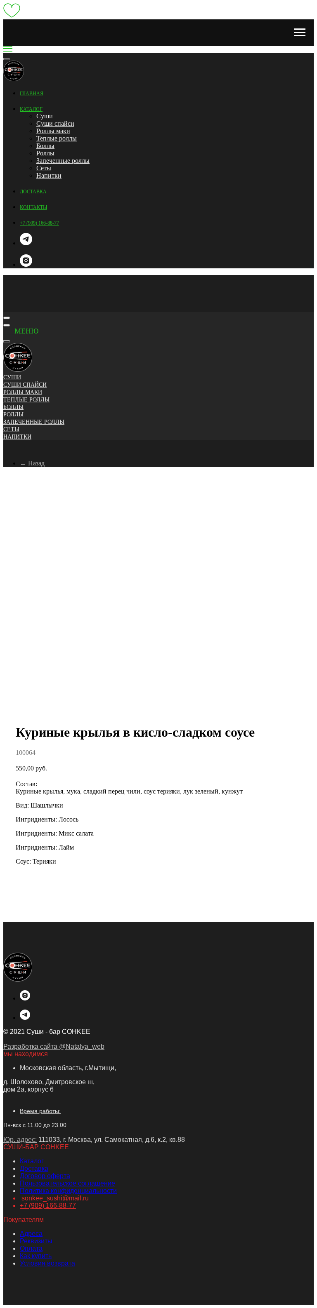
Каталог (32, 1161)
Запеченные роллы (63, 160)
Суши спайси (55, 123)
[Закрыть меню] (6, 341)
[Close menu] (6, 59)
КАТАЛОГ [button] (31, 109)
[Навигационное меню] (299, 32)
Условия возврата (47, 1263)
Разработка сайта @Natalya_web (53, 1046)
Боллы (45, 145)
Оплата (31, 1248)
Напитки (49, 175)
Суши (44, 116)
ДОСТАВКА (33, 192)
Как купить (36, 1255)
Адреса (31, 1233)
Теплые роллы (56, 138)
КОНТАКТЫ (33, 207)
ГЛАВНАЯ (31, 93)
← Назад (32, 463)
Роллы (45, 153)
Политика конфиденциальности (68, 1190)
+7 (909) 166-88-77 (39, 223)
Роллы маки (53, 130)
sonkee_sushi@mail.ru (54, 1198)
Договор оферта (45, 1175)
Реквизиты (36, 1241)
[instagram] (26, 264)
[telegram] (26, 243)
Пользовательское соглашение (67, 1183)
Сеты (43, 167)
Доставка (34, 1168)
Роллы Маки (22, 392)
